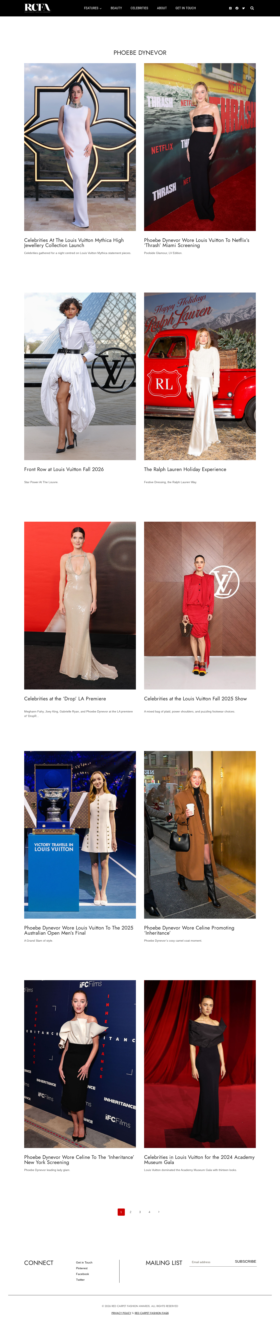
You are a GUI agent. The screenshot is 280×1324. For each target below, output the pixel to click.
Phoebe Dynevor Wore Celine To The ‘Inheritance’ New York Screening (79, 1159)
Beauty (116, 8)
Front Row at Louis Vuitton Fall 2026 (64, 469)
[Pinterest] (230, 8)
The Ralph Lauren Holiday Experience (185, 469)
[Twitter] (243, 8)
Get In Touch (185, 8)
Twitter (80, 1279)
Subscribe (245, 1261)
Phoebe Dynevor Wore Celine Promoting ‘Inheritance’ (189, 930)
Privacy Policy (121, 1313)
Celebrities (139, 8)
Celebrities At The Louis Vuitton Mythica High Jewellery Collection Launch (74, 242)
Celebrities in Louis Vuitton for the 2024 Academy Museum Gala (199, 1159)
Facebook (82, 1274)
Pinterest (82, 1268)
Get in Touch (84, 1262)
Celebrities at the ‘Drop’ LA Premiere (65, 698)
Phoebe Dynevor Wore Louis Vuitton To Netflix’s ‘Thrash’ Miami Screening (196, 242)
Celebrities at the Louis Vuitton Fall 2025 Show (195, 698)
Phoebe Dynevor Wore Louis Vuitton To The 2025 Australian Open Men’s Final (78, 930)
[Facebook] (237, 8)
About (162, 8)
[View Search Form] (252, 8)
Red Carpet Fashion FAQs (152, 1313)
